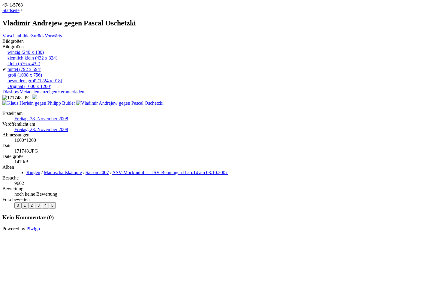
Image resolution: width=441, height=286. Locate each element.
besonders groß (35, 80)
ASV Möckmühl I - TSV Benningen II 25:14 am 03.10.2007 (170, 172)
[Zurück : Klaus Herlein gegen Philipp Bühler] (39, 103)
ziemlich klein (32, 57)
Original (29, 86)
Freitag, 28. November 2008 (41, 118)
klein (24, 63)
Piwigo (33, 228)
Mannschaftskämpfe (63, 172)
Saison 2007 (97, 172)
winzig (26, 52)
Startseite (11, 10)
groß (25, 74)
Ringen (33, 172)
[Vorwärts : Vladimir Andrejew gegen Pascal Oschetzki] (120, 103)
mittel (24, 69)
